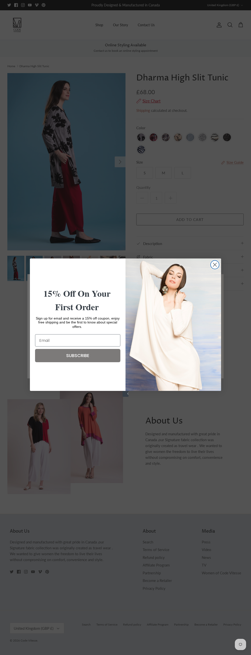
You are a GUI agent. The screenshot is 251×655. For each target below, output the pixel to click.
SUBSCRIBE (77, 355)
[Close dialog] (215, 264)
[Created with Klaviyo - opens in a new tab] (125, 394)
